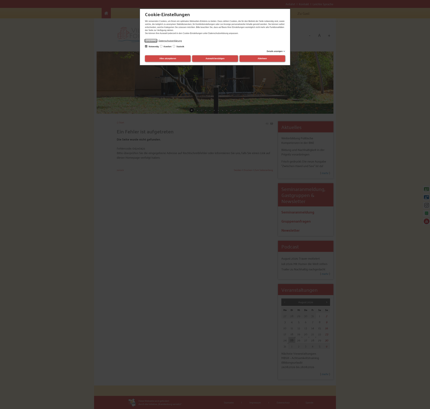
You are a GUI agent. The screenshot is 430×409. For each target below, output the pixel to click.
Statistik (180, 46)
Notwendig (153, 46)
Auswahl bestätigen (215, 58)
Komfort (167, 46)
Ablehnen (262, 58)
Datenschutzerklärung (170, 40)
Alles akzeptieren (167, 58)
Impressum (151, 40)
